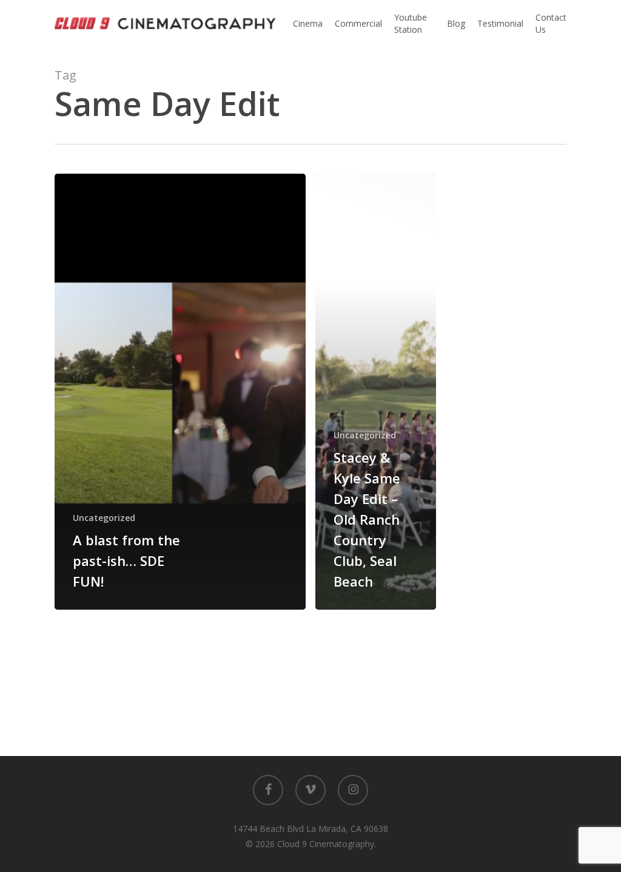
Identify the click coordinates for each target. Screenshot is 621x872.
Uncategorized (104, 517)
